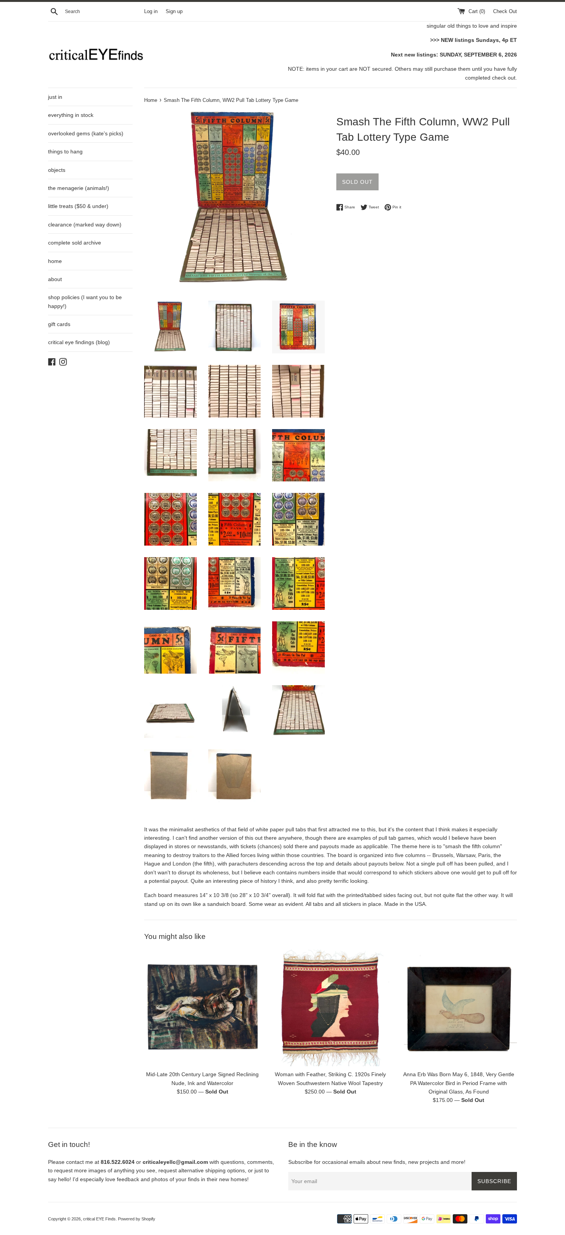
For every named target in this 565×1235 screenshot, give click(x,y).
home (55, 261)
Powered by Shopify (136, 1219)
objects (56, 170)
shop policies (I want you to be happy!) (85, 301)
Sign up (174, 11)
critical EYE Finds (99, 1219)
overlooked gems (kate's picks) (85, 133)
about (55, 279)
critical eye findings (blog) (79, 342)
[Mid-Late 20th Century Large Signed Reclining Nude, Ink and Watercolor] (202, 1008)
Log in (151, 11)
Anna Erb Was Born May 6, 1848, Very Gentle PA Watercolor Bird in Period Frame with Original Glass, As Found (458, 1083)
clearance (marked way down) (84, 224)
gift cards (59, 324)
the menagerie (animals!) (78, 188)
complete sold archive (74, 243)
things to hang (65, 151)
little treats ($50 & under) (78, 206)
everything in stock (70, 115)
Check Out (505, 11)
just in (55, 97)
